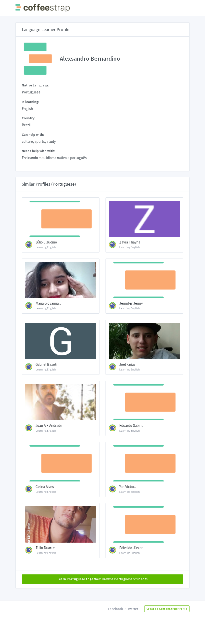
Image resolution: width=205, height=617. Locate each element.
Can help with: (33, 134)
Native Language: (35, 85)
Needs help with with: (38, 151)
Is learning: (30, 101)
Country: (28, 118)
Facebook (115, 608)
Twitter (133, 608)
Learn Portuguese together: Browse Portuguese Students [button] (103, 579)
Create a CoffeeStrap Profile (166, 608)
